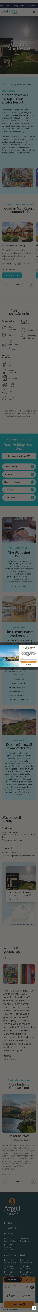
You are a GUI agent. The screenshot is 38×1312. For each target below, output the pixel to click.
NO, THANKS (28, 664)
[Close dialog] (37, 646)
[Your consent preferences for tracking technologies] (34, 1308)
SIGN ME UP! (28, 661)
